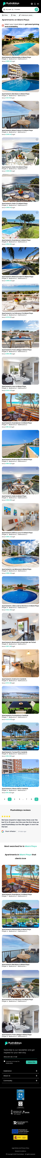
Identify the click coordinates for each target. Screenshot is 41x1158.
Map (14, 15)
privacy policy (9, 1063)
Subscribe (31, 1062)
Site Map (20, 1145)
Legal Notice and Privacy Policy (20, 1148)
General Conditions (20, 1151)
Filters (6, 15)
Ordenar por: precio (26, 15)
